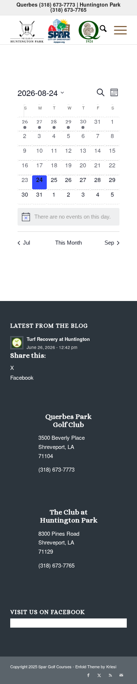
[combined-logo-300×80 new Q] (56, 29)
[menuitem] (99, 29)
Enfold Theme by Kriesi (95, 666)
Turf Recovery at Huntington (58, 339)
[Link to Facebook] (88, 674)
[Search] (99, 29)
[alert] (69, 217)
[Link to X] (99, 674)
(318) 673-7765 (68, 9)
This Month (68, 242)
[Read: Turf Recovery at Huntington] (16, 342)
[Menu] (117, 29)
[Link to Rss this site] (110, 674)
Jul (26, 242)
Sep (109, 242)
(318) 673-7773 (57, 4)
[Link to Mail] (121, 674)
